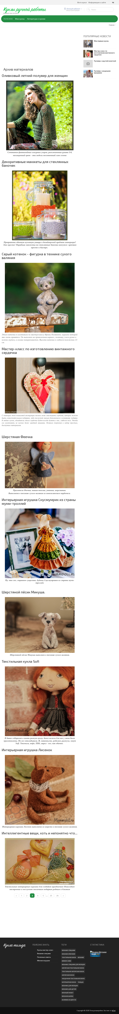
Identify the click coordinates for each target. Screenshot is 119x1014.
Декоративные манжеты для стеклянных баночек (35, 163)
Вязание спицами (44, 953)
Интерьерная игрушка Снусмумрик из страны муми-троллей (39, 501)
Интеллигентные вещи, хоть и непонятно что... (39, 833)
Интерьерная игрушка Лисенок (27, 750)
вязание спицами (68, 950)
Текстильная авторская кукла (73, 971)
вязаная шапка (67, 996)
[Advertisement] (39, 51)
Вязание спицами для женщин (73, 964)
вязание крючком (68, 954)
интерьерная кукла (69, 982)
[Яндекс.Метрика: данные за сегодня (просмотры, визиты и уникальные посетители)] (98, 952)
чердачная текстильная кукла (73, 978)
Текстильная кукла (69, 957)
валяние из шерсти (69, 1000)
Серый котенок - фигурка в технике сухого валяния (37, 256)
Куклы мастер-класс (45, 950)
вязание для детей (69, 989)
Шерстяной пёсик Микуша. (23, 592)
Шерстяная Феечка (17, 437)
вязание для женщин (70, 985)
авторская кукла (68, 975)
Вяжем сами (66, 961)
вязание (81, 957)
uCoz (114, 1010)
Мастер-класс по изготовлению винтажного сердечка (38, 351)
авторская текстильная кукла (73, 968)
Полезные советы (44, 957)
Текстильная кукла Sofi (20, 661)
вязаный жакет (67, 992)
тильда (80, 982)
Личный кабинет (73, 9)
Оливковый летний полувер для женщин (35, 75)
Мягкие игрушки (43, 961)
